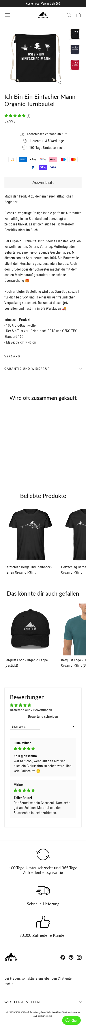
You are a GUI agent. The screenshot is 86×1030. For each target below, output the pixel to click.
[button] (15, 115)
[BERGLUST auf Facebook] (62, 957)
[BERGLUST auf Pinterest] (71, 957)
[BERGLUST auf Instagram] (79, 957)
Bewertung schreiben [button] (43, 716)
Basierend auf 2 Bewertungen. (31, 710)
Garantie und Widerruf (27, 368)
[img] (43, 748)
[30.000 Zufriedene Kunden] (43, 922)
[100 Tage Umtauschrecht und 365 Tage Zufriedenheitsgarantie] (43, 854)
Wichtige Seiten (22, 1002)
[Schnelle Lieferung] (43, 890)
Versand (12, 356)
